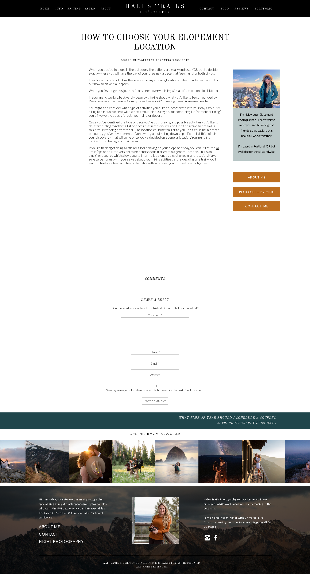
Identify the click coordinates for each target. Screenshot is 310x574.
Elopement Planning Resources (163, 60)
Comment (155, 315)
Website (155, 375)
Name (155, 352)
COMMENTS (155, 278)
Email (155, 363)
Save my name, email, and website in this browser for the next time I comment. (155, 390)
